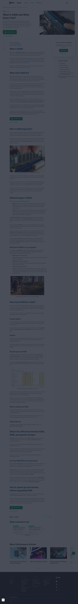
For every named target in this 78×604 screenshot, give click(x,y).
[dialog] (39, 302)
